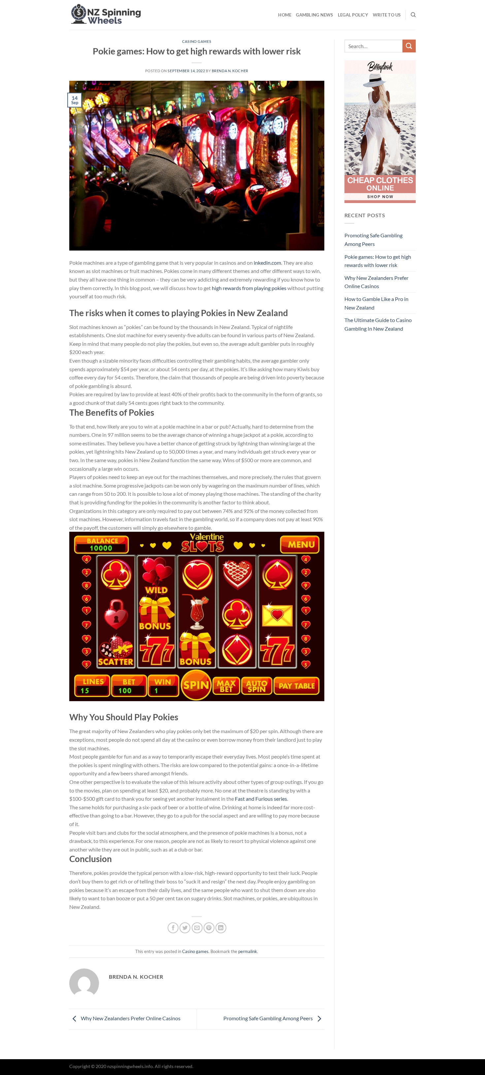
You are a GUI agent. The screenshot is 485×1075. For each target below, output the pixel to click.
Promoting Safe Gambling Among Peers (268, 1018)
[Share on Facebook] (173, 927)
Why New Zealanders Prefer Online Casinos (130, 1018)
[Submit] (409, 46)
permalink (247, 951)
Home (284, 14)
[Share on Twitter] (184, 927)
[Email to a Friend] (197, 927)
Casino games (196, 41)
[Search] (413, 15)
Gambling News (314, 14)
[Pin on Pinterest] (209, 927)
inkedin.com (267, 262)
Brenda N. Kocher (230, 71)
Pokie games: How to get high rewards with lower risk (377, 261)
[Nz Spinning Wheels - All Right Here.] (147, 15)
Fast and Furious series (261, 798)
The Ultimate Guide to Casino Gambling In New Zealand (378, 324)
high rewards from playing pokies (249, 288)
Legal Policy (353, 14)
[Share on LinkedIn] (220, 927)
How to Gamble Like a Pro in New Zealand (376, 303)
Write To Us (387, 14)
